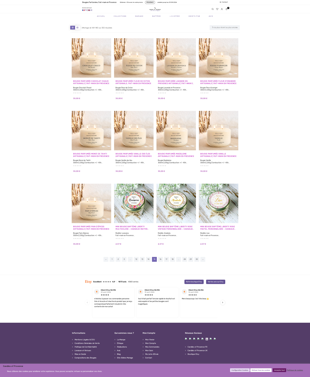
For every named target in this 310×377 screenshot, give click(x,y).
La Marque (121, 340)
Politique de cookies (295, 370)
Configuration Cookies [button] (240, 370)
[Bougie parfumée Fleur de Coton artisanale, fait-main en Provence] (134, 58)
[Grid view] (72, 28)
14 (148, 259)
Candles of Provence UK (197, 350)
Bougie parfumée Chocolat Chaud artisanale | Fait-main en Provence (91, 82)
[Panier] (226, 9)
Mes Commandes (152, 347)
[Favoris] (217, 9)
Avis (211, 16)
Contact (148, 358)
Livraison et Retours (83, 350)
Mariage (139, 16)
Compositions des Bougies (85, 358)
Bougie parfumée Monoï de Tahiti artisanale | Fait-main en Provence (91, 155)
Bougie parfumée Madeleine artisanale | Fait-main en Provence (176, 155)
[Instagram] (190, 339)
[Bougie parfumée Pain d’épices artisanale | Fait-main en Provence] (91, 203)
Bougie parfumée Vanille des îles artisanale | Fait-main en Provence (134, 155)
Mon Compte (150, 343)
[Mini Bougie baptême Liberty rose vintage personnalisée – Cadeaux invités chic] (176, 203)
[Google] (215, 339)
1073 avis (122, 282)
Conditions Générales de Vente (87, 343)
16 (160, 259)
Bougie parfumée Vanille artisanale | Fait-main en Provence (218, 155)
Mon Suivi (149, 350)
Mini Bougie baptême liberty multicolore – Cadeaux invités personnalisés (132, 227)
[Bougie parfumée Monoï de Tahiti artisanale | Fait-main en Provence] (91, 130)
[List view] (77, 28)
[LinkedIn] (207, 339)
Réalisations (122, 347)
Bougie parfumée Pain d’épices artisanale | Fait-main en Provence (91, 227)
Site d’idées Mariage (125, 358)
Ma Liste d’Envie (151, 354)
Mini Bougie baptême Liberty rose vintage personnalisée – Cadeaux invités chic (175, 227)
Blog (119, 354)
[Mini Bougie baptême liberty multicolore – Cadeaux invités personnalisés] (134, 203)
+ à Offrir (175, 16)
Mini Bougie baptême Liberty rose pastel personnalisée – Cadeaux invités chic (217, 227)
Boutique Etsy (193, 354)
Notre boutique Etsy (194, 282)
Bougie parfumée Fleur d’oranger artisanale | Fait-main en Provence (218, 82)
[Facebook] (186, 339)
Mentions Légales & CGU (85, 340)
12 (136, 259)
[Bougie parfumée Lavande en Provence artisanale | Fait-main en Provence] (176, 58)
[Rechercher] (212, 9)
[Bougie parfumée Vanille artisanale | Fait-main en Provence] (218, 130)
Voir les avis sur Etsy (216, 282)
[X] (203, 339)
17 (166, 259)
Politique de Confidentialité (86, 347)
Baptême (156, 16)
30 (197, 259)
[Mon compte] (222, 9)
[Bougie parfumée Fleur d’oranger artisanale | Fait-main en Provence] (218, 58)
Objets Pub (194, 16)
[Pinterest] (194, 339)
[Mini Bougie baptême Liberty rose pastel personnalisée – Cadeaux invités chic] (218, 203)
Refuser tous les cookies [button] (261, 370)
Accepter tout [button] (279, 370)
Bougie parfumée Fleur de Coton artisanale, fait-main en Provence (133, 82)
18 (173, 259)
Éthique (120, 343)
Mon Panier (149, 340)
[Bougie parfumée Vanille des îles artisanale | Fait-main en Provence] (134, 130)
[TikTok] (198, 339)
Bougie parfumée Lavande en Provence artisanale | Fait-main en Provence (176, 82)
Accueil (101, 16)
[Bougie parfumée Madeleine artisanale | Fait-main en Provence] (176, 130)
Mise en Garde (80, 354)
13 (142, 259)
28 (185, 259)
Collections (120, 16)
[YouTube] (211, 339)
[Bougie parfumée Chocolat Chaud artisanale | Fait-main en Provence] (91, 58)
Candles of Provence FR (197, 347)
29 (191, 259)
